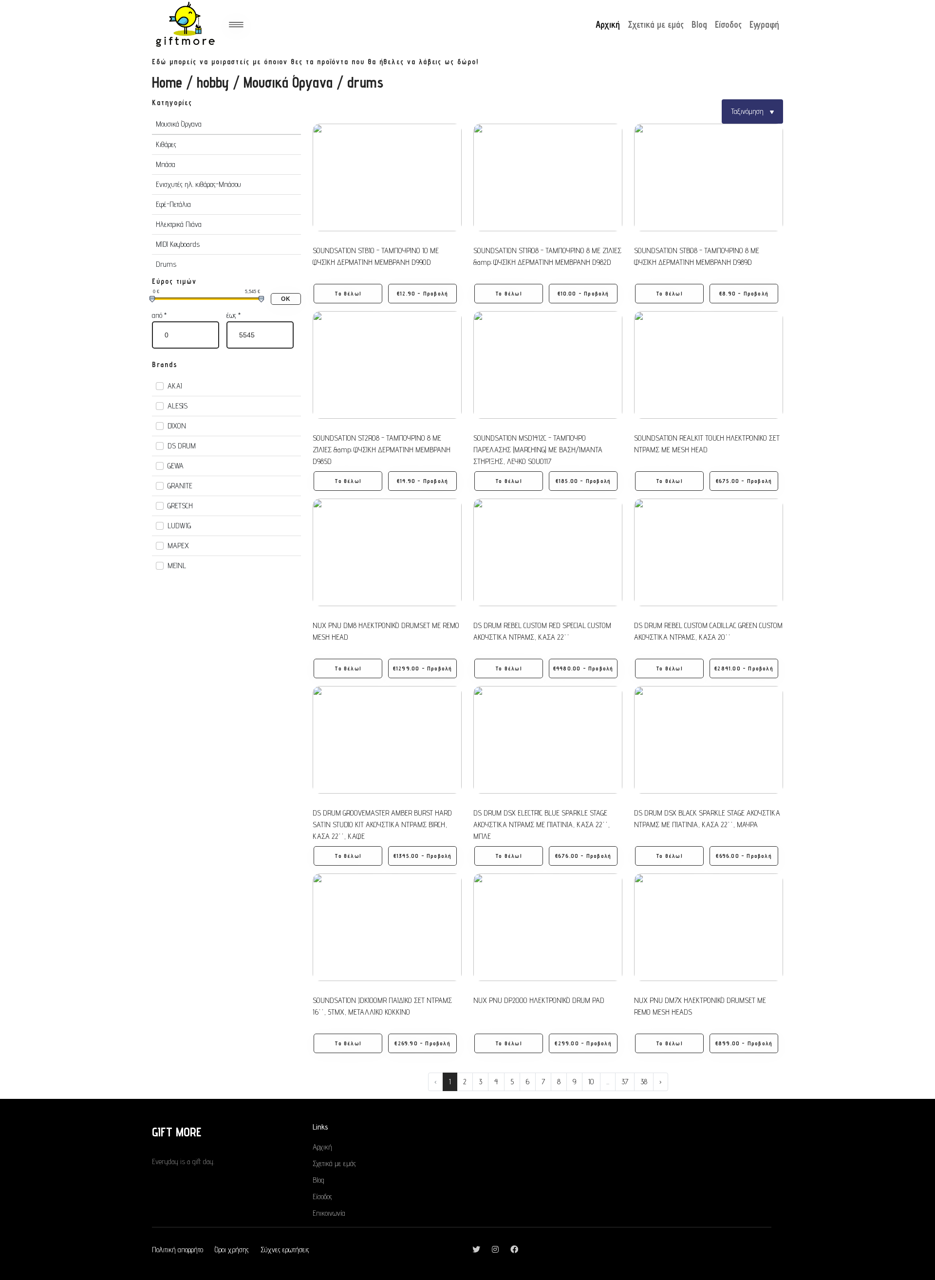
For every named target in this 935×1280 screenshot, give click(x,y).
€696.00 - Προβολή (743, 855)
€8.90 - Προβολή (743, 293)
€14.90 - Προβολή (422, 480)
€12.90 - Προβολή (422, 293)
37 (624, 1081)
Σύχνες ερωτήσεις (285, 1249)
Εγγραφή (764, 24)
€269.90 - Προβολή (422, 1043)
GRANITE (180, 485)
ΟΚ (286, 299)
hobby (213, 82)
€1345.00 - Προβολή (422, 855)
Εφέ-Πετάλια (173, 204)
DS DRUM (182, 445)
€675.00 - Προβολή (744, 480)
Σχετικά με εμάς (656, 24)
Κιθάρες (166, 144)
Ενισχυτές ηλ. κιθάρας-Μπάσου (198, 184)
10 (591, 1081)
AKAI (175, 385)
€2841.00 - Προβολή (743, 668)
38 (643, 1081)
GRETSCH (180, 505)
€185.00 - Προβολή (583, 480)
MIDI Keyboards (178, 244)
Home (167, 82)
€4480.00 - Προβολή (583, 668)
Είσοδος (728, 24)
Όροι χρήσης (232, 1249)
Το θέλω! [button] (348, 293)
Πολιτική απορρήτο (177, 1249)
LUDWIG (179, 525)
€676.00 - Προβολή (583, 855)
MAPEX (178, 545)
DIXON (177, 425)
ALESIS (177, 405)
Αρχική (608, 24)
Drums (166, 264)
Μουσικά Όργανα (288, 82)
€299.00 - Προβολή (583, 1043)
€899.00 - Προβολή (743, 1043)
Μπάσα (165, 164)
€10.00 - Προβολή (583, 293)
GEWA (176, 465)
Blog (699, 24)
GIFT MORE (176, 1131)
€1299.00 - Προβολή (422, 668)
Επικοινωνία (329, 1213)
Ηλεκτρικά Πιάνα (179, 224)
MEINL (177, 565)
